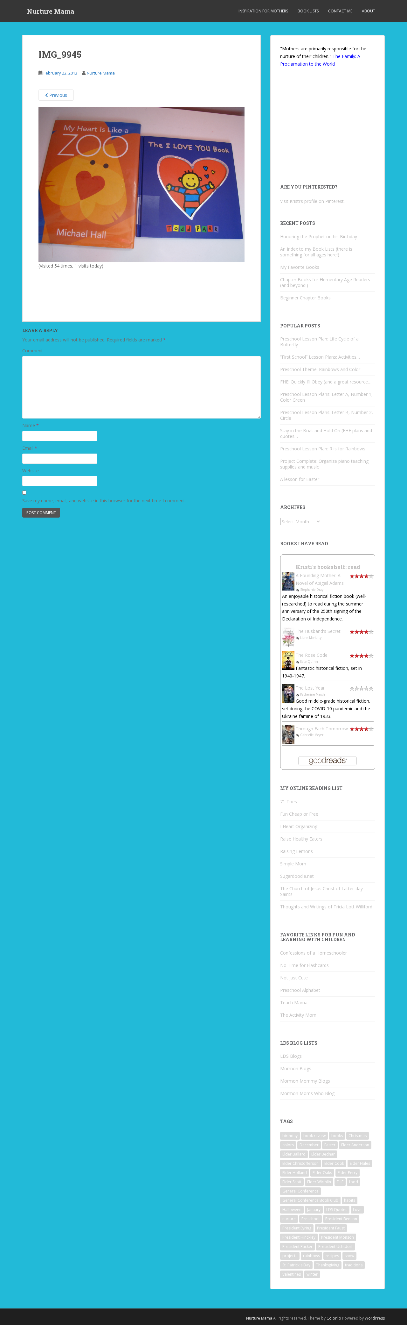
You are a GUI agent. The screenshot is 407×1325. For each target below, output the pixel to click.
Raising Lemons (296, 851)
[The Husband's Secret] (288, 637)
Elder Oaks (322, 1172)
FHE (340, 1182)
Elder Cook (334, 1163)
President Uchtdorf (335, 1246)
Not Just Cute (294, 978)
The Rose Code (312, 655)
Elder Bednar (323, 1154)
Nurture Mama (50, 11)
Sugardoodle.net (297, 876)
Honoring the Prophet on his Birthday (318, 236)
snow (349, 1255)
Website (30, 471)
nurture (289, 1218)
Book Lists (308, 11)
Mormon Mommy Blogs (305, 1081)
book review (314, 1135)
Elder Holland (294, 1172)
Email (29, 448)
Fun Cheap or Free (299, 814)
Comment (32, 350)
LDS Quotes (336, 1209)
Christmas (357, 1135)
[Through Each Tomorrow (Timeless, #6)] (288, 734)
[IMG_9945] (141, 184)
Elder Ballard (294, 1154)
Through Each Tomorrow (322, 729)
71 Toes (288, 802)
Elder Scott (291, 1182)
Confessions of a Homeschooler (313, 953)
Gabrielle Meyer (311, 735)
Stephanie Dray (311, 589)
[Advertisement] (91, 287)
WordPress (375, 1318)
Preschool (310, 1218)
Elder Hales (360, 1163)
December (309, 1145)
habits (349, 1200)
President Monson (337, 1237)
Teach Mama (293, 1002)
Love (357, 1209)
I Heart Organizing (298, 826)
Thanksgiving (327, 1265)
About (368, 11)
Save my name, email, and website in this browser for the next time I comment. (104, 501)
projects (289, 1255)
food (353, 1182)
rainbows (311, 1255)
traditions (353, 1265)
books (337, 1135)
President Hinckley (298, 1237)
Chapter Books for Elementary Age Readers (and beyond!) (325, 282)
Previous (57, 95)
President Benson (341, 1218)
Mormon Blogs (295, 1068)
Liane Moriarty (310, 637)
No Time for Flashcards (304, 965)
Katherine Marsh (312, 694)
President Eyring (296, 1228)
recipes (332, 1255)
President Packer (297, 1246)
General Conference (300, 1191)
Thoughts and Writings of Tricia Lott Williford (326, 907)
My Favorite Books (299, 267)
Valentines (291, 1274)
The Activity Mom (298, 1015)
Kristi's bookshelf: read (328, 566)
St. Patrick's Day (296, 1265)
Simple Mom (293, 864)
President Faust (331, 1228)
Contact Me (340, 11)
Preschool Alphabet (300, 990)
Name (30, 425)
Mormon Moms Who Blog (307, 1093)
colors (288, 1145)
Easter (329, 1145)
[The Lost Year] (288, 693)
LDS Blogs (291, 1056)
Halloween (291, 1209)
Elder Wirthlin (319, 1182)
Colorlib (334, 1318)
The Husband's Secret (318, 631)
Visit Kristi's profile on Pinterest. (312, 201)
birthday (290, 1135)
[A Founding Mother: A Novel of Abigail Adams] (288, 580)
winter (312, 1274)
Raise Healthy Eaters (301, 839)
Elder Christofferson (300, 1163)
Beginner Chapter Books (305, 298)
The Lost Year (310, 688)
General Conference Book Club (310, 1200)
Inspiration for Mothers (263, 11)
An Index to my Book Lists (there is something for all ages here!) (316, 252)
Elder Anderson (355, 1145)
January (314, 1209)
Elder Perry (347, 1172)
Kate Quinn (309, 661)
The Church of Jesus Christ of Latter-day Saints (321, 891)
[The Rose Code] (288, 660)
